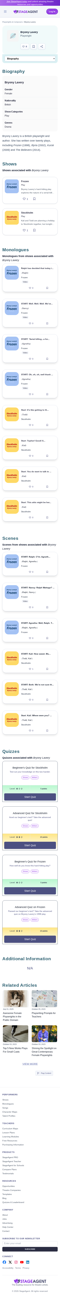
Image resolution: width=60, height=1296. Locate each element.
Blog (4, 1198)
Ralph (25, 273)
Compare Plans (9, 1169)
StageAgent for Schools (13, 1165)
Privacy (26, 1268)
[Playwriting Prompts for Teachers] (44, 998)
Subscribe (30, 1249)
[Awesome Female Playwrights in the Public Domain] (15, 998)
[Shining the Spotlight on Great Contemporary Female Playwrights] (44, 1033)
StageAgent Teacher (11, 1161)
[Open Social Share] (41, 46)
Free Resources (9, 1140)
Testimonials (8, 1173)
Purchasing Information (13, 1145)
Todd (24, 414)
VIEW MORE (30, 1063)
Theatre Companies (11, 1190)
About (5, 1215)
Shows (5, 1100)
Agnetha (26, 344)
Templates (7, 1194)
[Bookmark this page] (33, 46)
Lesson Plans (8, 1132)
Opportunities (8, 1186)
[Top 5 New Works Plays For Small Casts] (15, 1033)
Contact (5, 1231)
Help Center (7, 1227)
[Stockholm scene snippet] (12, 660)
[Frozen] (12, 190)
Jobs (4, 1219)
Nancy (25, 308)
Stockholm (26, 419)
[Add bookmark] (34, 199)
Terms (18, 1268)
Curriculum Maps (10, 1128)
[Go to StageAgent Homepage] (30, 1281)
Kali (24, 445)
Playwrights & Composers (12, 22)
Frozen (24, 277)
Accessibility (7, 1268)
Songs (5, 1108)
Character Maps (9, 1112)
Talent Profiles (8, 1116)
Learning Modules (10, 1136)
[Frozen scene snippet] (12, 563)
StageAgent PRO (10, 1157)
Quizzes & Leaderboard (13, 1202)
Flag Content (46, 1073)
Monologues (8, 1104)
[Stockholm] (12, 222)
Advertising (7, 1223)
